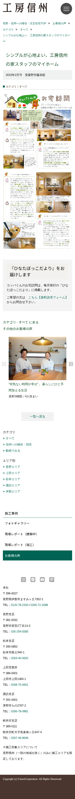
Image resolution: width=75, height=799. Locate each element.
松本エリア (13, 479)
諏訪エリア (13, 485)
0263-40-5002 (19, 658)
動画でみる (13, 450)
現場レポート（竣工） (20, 544)
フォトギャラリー (17, 523)
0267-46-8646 (19, 737)
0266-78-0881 (19, 711)
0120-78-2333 (19, 605)
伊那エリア (13, 491)
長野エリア (13, 466)
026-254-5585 (19, 631)
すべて (10, 438)
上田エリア (13, 473)
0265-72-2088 (39, 605)
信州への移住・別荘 (19, 444)
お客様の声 (12, 555)
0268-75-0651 (19, 684)
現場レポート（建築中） (22, 534)
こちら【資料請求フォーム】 (48, 297)
